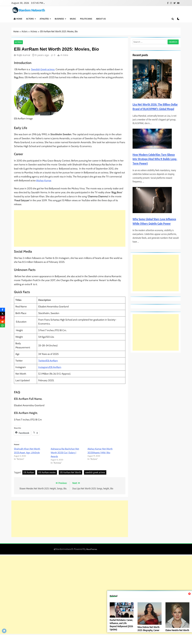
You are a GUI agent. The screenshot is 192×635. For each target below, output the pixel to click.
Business (59, 18)
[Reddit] (2, 321)
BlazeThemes (91, 549)
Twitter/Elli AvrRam (48, 360)
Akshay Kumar (43, 180)
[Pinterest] (2, 318)
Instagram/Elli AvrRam (49, 367)
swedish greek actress (95, 472)
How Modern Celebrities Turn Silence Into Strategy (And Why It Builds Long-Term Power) (155, 159)
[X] (2, 314)
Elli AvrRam (29, 472)
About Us (101, 18)
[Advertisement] (69, 228)
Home (19, 18)
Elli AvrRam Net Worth (70, 472)
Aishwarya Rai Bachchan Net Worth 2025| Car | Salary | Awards (65, 452)
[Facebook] (2, 310)
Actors (30, 18)
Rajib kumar (23, 55)
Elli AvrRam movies (47, 472)
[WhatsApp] (2, 325)
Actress (18, 42)
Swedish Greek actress (43, 69)
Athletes (44, 18)
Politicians (86, 18)
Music (73, 18)
